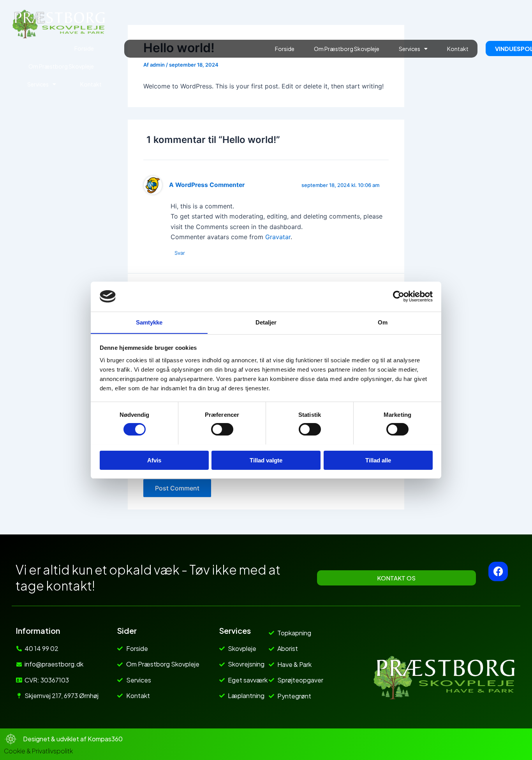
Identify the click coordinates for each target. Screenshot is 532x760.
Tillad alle (378, 460)
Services (38, 84)
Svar (179, 253)
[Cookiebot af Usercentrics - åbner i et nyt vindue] (399, 296)
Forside (84, 48)
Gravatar (278, 237)
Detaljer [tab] (266, 322)
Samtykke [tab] (149, 322)
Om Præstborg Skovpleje (61, 66)
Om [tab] (383, 322)
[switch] (222, 429)
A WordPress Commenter (207, 185)
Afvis (154, 460)
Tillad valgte (266, 460)
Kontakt (91, 84)
